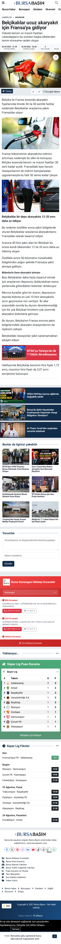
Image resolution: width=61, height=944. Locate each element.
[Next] (49, 849)
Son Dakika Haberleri (16, 877)
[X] (12, 849)
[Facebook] (7, 849)
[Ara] (56, 3)
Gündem (37, 9)
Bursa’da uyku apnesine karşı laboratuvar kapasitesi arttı (25, 937)
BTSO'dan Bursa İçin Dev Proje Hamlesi (43, 495)
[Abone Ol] (51, 91)
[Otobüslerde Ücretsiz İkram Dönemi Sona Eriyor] (15, 484)
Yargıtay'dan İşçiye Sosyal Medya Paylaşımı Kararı (14, 520)
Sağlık (50, 888)
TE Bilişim (38, 915)
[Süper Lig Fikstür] (57, 745)
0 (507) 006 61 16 (13, 629)
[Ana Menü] (3, 2)
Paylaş (9, 91)
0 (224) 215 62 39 (13, 611)
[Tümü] (57, 653)
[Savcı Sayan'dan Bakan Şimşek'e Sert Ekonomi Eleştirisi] (45, 456)
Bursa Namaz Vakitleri (16, 864)
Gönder (8, 563)
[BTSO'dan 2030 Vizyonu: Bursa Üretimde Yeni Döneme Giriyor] (15, 456)
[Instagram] (22, 849)
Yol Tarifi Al (30, 611)
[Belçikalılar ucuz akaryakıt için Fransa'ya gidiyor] (30, 70)
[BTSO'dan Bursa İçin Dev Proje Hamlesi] (45, 484)
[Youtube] (33, 849)
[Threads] (43, 849)
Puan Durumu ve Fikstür (17, 871)
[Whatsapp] (54, 849)
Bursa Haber (8, 9)
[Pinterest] (17, 849)
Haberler (7, 17)
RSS (8, 906)
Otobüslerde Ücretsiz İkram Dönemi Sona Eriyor (14, 495)
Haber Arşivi (11, 880)
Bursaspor (24, 9)
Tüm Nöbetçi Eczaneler (32, 643)
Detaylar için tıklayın (30, 735)
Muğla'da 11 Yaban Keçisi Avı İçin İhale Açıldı (45, 520)
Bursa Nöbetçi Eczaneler (17, 858)
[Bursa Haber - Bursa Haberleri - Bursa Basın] (29, 2)
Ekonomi (50, 9)
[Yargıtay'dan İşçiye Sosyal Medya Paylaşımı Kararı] (15, 509)
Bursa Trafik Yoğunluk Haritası (20, 867)
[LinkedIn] (28, 849)
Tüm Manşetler (13, 874)
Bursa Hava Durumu (15, 861)
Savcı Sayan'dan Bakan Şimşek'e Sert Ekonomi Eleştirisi (42, 469)
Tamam (15, 929)
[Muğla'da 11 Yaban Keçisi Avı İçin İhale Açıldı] (45, 509)
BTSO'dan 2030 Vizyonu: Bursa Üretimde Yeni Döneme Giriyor (15, 469)
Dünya (21, 891)
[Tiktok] (38, 849)
